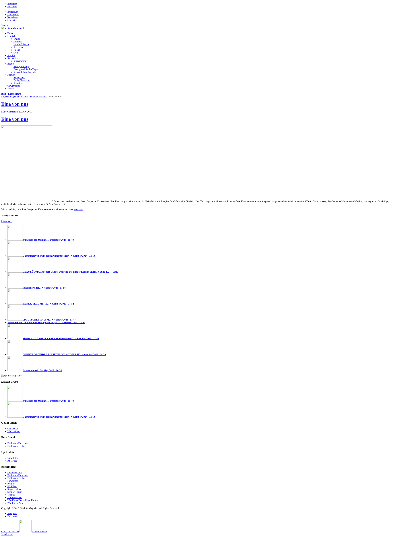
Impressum (12, 11)
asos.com (78, 209)
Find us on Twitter (16, 446)
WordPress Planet (15, 503)
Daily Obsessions (38, 96)
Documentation (14, 472)
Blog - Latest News (11, 93)
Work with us (13, 431)
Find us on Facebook (17, 443)
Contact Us (12, 20)
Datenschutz (13, 14)
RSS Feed (12, 460)
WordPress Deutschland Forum (22, 500)
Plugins (11, 483)
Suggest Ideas (14, 489)
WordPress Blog (15, 497)
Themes (11, 494)
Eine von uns (14, 104)
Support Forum (14, 492)
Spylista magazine (10, 96)
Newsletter (12, 17)
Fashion (24, 96)
